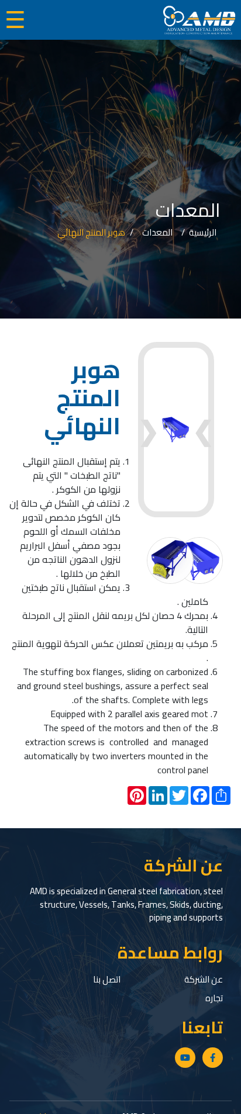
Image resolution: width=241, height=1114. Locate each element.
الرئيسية (202, 233)
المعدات (157, 233)
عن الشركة (203, 979)
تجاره (214, 998)
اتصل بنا (106, 979)
